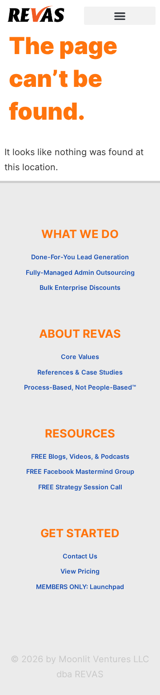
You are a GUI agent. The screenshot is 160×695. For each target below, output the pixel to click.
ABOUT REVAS (80, 333)
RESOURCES (80, 433)
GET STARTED (80, 533)
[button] (120, 16)
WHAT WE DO (80, 234)
